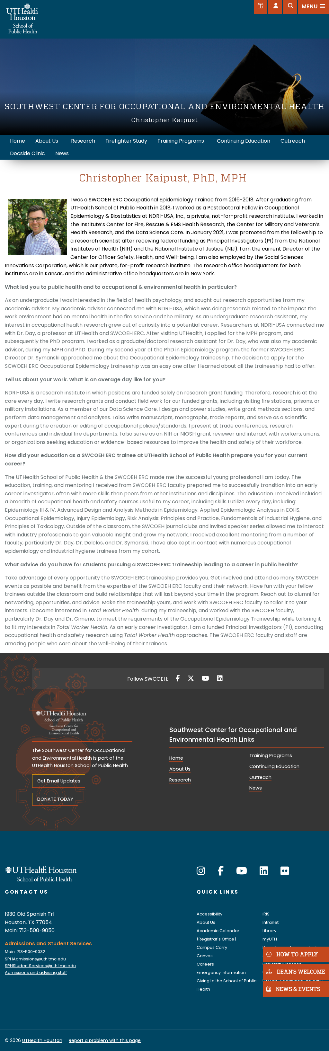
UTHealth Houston (42, 1040)
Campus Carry (212, 947)
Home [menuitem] (17, 141)
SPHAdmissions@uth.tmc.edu (35, 959)
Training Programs (270, 755)
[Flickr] (284, 871)
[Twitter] (191, 678)
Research (180, 780)
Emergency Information (221, 972)
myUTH (269, 939)
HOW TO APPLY (297, 954)
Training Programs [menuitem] (180, 141)
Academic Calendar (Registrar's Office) (218, 935)
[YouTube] (205, 678)
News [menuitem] (62, 153)
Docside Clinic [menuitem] (27, 153)
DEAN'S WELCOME (301, 971)
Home (176, 758)
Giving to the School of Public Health (226, 985)
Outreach (260, 777)
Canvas (205, 956)
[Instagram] (201, 871)
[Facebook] (178, 678)
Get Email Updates (58, 781)
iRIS (266, 914)
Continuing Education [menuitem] (243, 141)
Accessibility (209, 914)
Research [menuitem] (83, 141)
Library (269, 931)
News (255, 788)
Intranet (270, 922)
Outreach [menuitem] (292, 141)
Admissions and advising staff (36, 972)
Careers (205, 964)
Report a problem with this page (105, 1040)
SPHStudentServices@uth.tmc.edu (40, 966)
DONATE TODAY (55, 799)
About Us (180, 769)
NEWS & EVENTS (298, 989)
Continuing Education (274, 766)
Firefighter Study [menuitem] (126, 141)
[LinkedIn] (220, 678)
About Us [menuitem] (46, 141)
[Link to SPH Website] (41, 873)
